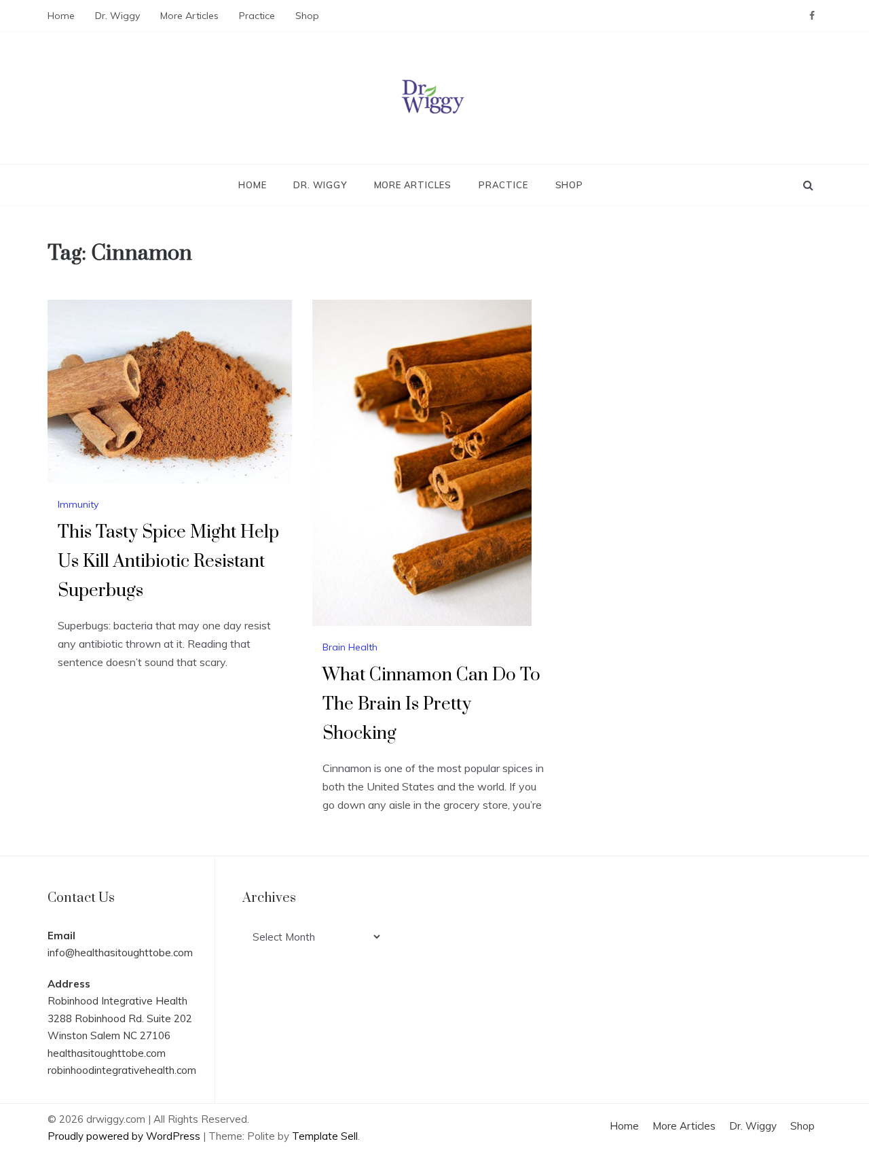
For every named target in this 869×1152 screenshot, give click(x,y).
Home (61, 16)
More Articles (189, 16)
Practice (257, 16)
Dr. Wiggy (117, 16)
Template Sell (325, 1136)
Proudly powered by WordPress (125, 1136)
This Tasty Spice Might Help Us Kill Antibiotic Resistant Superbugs (168, 561)
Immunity (78, 504)
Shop (307, 16)
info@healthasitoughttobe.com (120, 952)
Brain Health (349, 647)
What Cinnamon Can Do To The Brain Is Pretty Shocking (431, 704)
